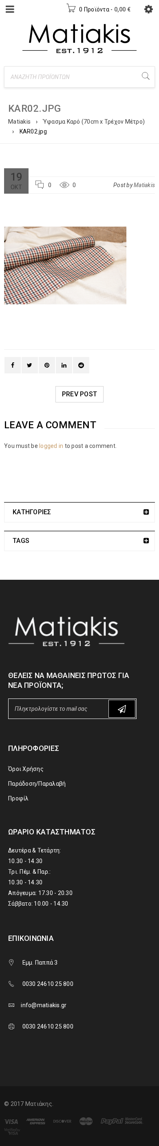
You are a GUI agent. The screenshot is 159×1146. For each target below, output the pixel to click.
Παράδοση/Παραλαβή (37, 783)
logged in (51, 446)
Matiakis (19, 121)
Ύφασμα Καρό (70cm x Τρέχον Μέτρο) (94, 121)
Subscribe (121, 709)
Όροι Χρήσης (26, 769)
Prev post (79, 394)
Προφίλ (18, 798)
